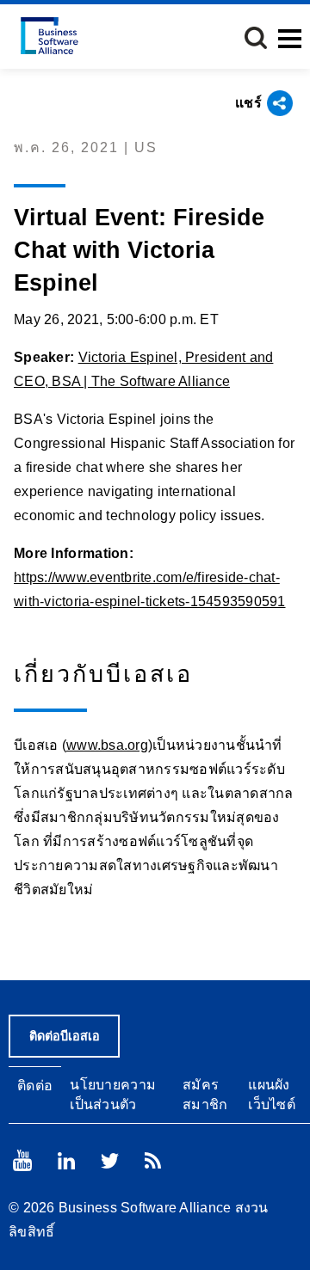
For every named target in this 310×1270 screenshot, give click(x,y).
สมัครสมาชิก (205, 1094)
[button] (256, 38)
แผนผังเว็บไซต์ (271, 1094)
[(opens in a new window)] (22, 1160)
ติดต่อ (35, 1085)
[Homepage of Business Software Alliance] (49, 36)
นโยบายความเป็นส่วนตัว (113, 1094)
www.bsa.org (107, 745)
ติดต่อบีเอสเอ (64, 1036)
